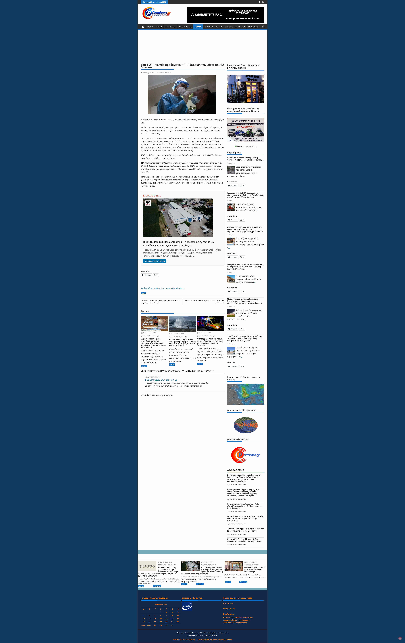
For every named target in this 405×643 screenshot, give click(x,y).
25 (178, 622)
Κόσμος (219, 27)
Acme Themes (226, 639)
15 (161, 618)
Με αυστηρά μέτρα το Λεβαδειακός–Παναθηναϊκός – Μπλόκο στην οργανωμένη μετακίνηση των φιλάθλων (244, 301)
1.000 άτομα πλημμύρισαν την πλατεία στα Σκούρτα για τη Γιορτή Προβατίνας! (245, 530)
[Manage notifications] (400, 638)
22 (161, 622)
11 (178, 615)
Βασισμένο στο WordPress (183, 639)
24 (172, 622)
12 (144, 618)
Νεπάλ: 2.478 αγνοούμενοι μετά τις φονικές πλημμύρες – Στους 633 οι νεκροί (245, 159)
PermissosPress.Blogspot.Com (235, 622)
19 (144, 622)
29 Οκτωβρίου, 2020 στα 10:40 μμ (162, 380)
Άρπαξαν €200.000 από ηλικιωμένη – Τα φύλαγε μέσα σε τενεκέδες (204, 301)
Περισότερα (240, 27)
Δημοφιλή (208, 27)
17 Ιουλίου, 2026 (207, 562)
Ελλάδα (198, 27)
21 (155, 622)
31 (172, 625)
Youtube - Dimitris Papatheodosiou (236, 620)
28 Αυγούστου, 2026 (205, 333)
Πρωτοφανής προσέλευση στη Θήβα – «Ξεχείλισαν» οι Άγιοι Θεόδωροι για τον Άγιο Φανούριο (245, 506)
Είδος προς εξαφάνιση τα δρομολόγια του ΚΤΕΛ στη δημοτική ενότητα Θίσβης (160, 301)
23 (166, 622)
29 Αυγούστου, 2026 (149, 333)
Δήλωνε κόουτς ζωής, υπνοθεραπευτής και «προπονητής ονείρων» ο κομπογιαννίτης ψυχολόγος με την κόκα (245, 229)
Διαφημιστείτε (254, 27)
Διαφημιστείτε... (229, 608)
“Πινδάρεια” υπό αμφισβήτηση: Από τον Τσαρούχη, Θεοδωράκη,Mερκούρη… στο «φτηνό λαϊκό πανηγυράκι (244, 338)
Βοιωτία (159, 27)
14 (155, 618)
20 (149, 622)
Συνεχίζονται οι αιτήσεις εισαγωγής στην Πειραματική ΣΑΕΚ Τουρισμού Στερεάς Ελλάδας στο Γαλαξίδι (245, 267)
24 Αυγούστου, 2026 (165, 562)
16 (166, 618)
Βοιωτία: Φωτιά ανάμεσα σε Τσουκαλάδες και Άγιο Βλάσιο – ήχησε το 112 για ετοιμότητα (245, 518)
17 (172, 618)
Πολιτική (229, 27)
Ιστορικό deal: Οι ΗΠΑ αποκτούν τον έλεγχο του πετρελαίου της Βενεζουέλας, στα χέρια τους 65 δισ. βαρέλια (245, 195)
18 (178, 618)
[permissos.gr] (143, 26)
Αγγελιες (141, 586)
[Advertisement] (202, 46)
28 (155, 625)
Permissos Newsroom (164, 73)
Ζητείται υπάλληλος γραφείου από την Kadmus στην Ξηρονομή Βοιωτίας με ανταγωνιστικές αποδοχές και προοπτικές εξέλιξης (244, 478)
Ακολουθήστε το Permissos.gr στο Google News (162, 288)
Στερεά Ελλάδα (185, 27)
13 (149, 618)
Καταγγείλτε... (228, 603)
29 (161, 625)
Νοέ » (149, 626)
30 (166, 625)
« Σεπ (143, 626)
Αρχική (150, 27)
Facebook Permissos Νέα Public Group (238, 617)
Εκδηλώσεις (157, 586)
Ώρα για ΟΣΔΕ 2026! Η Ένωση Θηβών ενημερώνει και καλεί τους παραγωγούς (245, 540)
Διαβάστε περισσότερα (155, 261)
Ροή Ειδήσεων (170, 27)
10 (172, 615)
